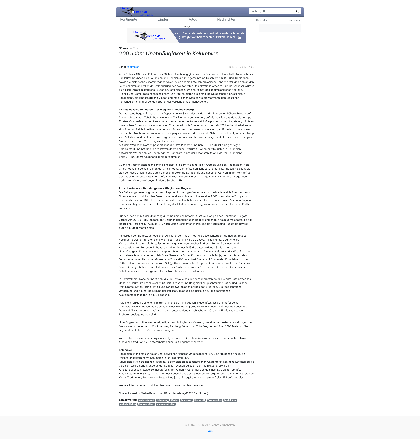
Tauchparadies (214, 400)
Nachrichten (226, 19)
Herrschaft (199, 400)
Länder (162, 19)
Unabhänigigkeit (146, 400)
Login (210, 431)
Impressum (294, 20)
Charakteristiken (146, 404)
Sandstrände (230, 400)
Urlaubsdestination (166, 404)
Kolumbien (132, 66)
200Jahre (173, 400)
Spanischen (186, 400)
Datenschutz (262, 20)
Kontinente (128, 19)
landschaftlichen (128, 404)
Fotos (192, 19)
